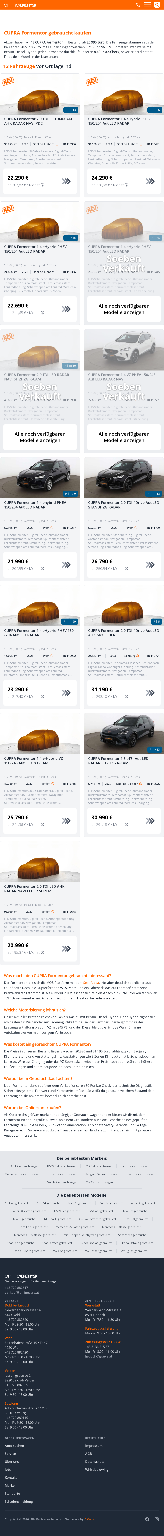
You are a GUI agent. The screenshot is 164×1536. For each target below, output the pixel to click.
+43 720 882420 (16, 1352)
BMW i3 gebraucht (23, 1219)
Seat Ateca (91, 982)
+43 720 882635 (16, 1385)
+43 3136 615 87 (97, 1347)
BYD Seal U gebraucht (57, 1219)
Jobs (8, 1469)
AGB (88, 1453)
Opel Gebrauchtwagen (62, 1174)
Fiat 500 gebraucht (136, 1219)
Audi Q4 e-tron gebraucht (29, 1211)
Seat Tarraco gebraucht (57, 1243)
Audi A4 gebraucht (48, 1203)
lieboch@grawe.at (98, 1356)
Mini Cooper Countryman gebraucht (87, 1235)
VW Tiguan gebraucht (134, 1251)
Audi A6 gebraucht (111, 1203)
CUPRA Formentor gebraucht (97, 1219)
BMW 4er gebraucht (100, 1211)
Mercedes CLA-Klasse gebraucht (35, 1235)
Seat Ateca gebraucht (132, 1235)
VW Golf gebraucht (65, 1251)
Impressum (94, 1445)
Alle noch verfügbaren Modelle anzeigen (124, 308)
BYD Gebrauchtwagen (98, 1166)
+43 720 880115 (16, 1418)
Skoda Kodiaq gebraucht (96, 1243)
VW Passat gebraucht (98, 1251)
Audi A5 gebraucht (79, 1203)
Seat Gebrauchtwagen (141, 1174)
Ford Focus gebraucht (33, 1227)
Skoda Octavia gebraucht (137, 1243)
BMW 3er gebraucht (67, 1211)
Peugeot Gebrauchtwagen (102, 1174)
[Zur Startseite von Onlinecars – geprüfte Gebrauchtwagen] (20, 5)
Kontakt (11, 1477)
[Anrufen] (138, 5)
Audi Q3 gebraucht (143, 1203)
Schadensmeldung (19, 1501)
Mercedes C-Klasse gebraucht (121, 1227)
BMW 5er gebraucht (134, 1211)
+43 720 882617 (16, 1288)
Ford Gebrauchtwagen (135, 1166)
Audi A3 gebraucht (16, 1203)
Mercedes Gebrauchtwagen (22, 1174)
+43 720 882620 (16, 1319)
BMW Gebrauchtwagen (61, 1166)
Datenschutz (94, 1461)
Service (10, 1453)
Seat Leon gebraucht (20, 1243)
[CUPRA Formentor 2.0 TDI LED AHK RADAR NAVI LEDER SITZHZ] (40, 861)
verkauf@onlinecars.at (22, 1292)
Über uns (12, 1461)
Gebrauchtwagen (19, 1438)
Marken (11, 1485)
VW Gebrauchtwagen (99, 1182)
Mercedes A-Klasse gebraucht (75, 1227)
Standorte (12, 1493)
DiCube (89, 1519)
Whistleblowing (96, 1469)
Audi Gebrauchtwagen (25, 1166)
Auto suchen (14, 1445)
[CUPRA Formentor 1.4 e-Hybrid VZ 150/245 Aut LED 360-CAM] (40, 733)
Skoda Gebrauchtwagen (62, 1182)
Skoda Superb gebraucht (29, 1251)
